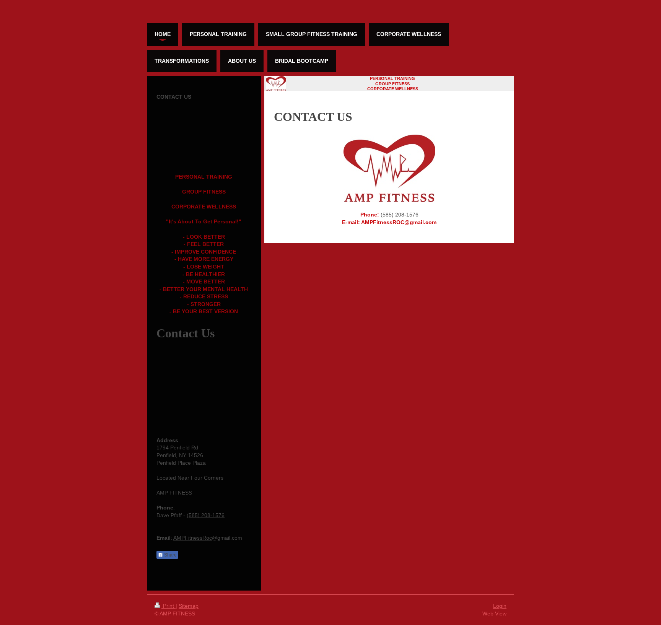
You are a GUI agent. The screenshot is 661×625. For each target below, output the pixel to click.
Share (170, 555)
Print (168, 606)
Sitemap (189, 606)
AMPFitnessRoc (192, 538)
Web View (494, 613)
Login (499, 606)
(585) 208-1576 (399, 215)
